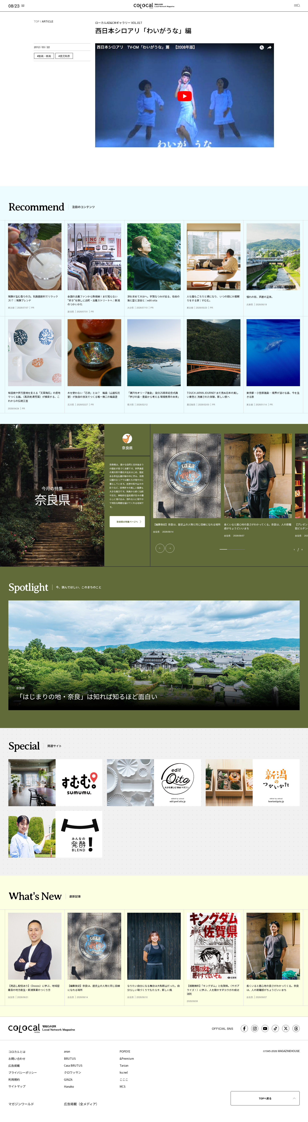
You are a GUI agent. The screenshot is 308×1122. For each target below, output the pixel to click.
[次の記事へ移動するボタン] (169, 548)
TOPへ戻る (265, 1098)
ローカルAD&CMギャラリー (118, 22)
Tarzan (124, 1065)
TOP (36, 21)
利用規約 (14, 1079)
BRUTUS (70, 1058)
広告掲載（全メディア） (81, 1104)
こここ (124, 1079)
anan (67, 1051)
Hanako (69, 1086)
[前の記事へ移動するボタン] (160, 548)
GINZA (68, 1079)
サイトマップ (16, 1086)
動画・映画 (44, 56)
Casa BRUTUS (73, 1065)
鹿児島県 (65, 56)
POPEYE (125, 1051)
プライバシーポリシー (22, 1072)
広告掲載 (14, 1065)
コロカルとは (16, 1052)
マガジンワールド (21, 1104)
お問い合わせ (16, 1058)
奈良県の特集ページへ (127, 521)
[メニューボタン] (297, 5)
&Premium (127, 1058)
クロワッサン (72, 1072)
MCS (122, 1086)
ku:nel (124, 1072)
